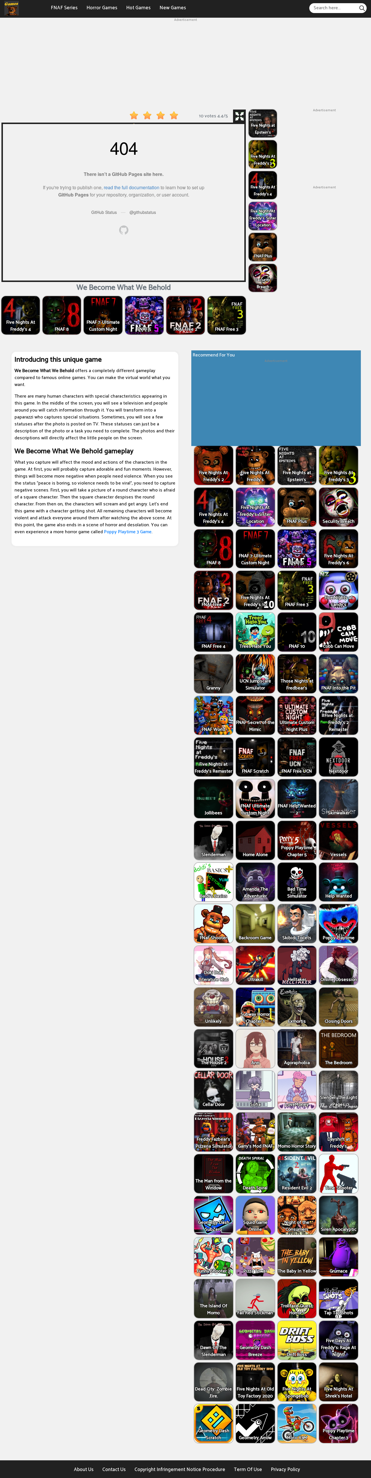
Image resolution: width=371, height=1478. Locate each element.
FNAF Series (64, 8)
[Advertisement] (185, 63)
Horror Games (101, 8)
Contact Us (114, 1470)
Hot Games (138, 8)
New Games (172, 8)
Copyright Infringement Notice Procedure (179, 1470)
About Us (84, 1470)
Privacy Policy (285, 1470)
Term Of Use (248, 1470)
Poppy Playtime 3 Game (128, 532)
